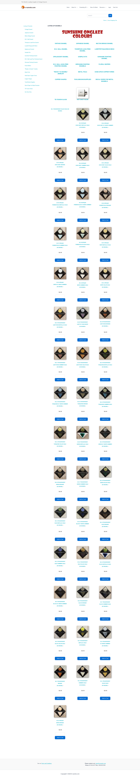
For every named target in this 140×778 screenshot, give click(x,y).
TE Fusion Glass (29, 88)
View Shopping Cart (112, 20)
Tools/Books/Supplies (30, 82)
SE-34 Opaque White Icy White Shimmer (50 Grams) (60, 284)
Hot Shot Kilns (28, 92)
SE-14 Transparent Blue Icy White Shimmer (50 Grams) (82, 524)
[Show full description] (85, 127)
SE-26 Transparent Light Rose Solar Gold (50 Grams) (82, 365)
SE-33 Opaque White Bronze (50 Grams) (60, 722)
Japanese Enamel (29, 32)
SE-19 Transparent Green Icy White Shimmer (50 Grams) (105, 444)
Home (68, 7)
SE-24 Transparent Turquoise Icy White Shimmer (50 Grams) (60, 404)
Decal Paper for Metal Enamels (32, 85)
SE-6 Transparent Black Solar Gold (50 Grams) (60, 643)
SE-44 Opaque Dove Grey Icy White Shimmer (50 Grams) (105, 125)
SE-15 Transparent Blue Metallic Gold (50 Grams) (60, 523)
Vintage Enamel (28, 29)
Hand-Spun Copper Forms (31, 75)
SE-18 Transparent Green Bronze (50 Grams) (60, 484)
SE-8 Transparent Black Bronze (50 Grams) (83, 603)
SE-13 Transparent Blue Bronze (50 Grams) (105, 524)
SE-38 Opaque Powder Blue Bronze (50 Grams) (105, 205)
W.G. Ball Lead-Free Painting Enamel (33, 59)
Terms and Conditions (46, 763)
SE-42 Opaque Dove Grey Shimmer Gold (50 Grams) (82, 165)
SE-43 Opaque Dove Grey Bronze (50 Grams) (60, 165)
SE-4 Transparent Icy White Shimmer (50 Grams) (105, 643)
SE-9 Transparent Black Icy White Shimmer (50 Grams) (60, 604)
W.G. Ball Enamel (29, 39)
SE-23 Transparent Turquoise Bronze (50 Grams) (82, 404)
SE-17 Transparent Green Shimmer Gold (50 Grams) (82, 484)
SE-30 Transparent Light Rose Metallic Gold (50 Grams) (60, 325)
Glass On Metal (94, 7)
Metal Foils (27, 72)
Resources (102, 7)
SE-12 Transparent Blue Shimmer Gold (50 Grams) (60, 563)
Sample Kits (28, 52)
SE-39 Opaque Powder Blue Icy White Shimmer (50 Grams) (82, 204)
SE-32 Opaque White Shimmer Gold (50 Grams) (82, 285)
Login (109, 7)
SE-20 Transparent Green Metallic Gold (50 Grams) (82, 444)
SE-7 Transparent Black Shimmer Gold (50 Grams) (105, 604)
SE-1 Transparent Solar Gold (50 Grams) (105, 683)
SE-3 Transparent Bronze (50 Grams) (60, 683)
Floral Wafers (28, 65)
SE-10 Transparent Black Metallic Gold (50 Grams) (105, 564)
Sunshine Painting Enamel (31, 55)
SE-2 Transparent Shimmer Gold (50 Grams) (83, 683)
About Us (74, 7)
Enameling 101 (83, 7)
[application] (76, 7)
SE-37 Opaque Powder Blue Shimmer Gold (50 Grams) (60, 245)
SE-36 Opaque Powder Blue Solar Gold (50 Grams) (83, 244)
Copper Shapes (28, 78)
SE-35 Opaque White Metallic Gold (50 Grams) (105, 245)
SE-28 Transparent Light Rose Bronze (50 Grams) (105, 324)
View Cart (115, 7)
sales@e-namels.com (101, 763)
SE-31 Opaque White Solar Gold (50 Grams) (105, 285)
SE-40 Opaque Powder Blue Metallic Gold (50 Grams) (60, 205)
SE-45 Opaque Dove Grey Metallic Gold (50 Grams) (82, 125)
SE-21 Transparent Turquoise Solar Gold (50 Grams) (60, 444)
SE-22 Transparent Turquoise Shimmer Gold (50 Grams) (105, 404)
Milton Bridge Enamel (30, 36)
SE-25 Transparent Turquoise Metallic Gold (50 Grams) (105, 365)
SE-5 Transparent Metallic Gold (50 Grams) (83, 643)
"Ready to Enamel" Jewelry (31, 69)
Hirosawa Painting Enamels (31, 62)
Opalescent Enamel (29, 49)
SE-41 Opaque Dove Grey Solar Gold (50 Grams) (105, 165)
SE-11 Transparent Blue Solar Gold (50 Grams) (82, 564)
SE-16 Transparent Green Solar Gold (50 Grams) (105, 482)
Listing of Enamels (28, 26)
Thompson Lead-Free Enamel (32, 42)
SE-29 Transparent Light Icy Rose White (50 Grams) (82, 324)
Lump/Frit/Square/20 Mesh (31, 45)
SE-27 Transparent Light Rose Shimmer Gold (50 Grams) (60, 365)
